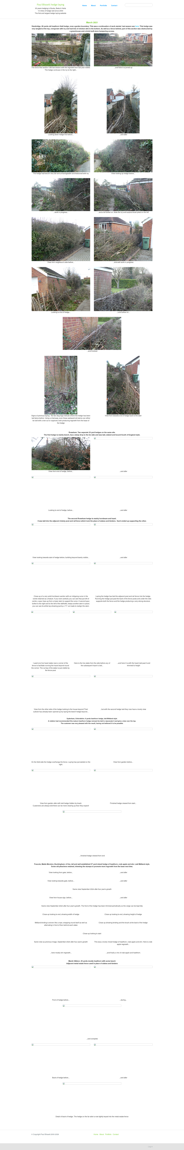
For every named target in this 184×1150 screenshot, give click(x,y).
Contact (114, 5)
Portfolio (103, 5)
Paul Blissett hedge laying (50, 4)
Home (84, 5)
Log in (150, 1146)
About (93, 5)
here (137, 26)
